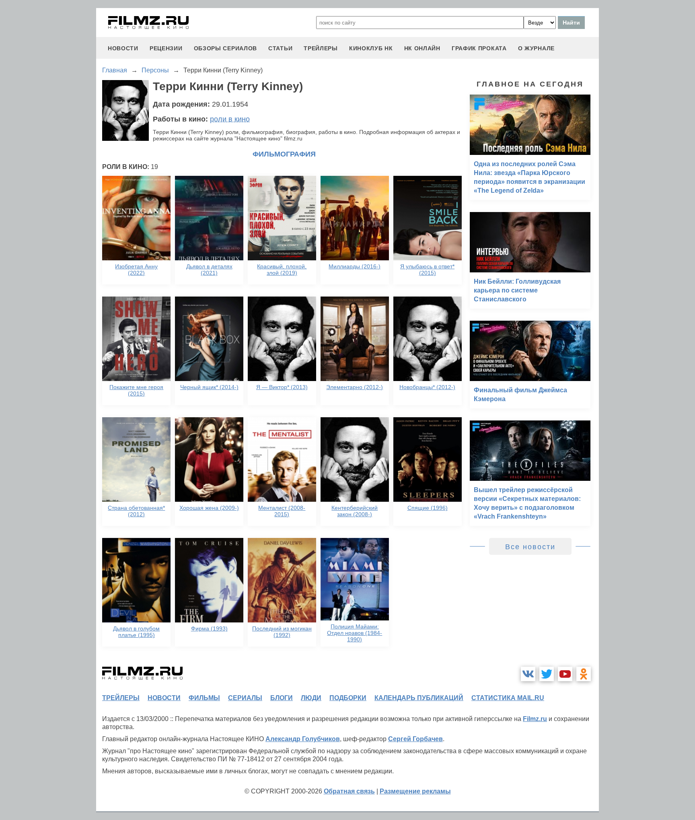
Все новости (530, 547)
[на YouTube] (565, 674)
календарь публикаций (418, 697)
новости (123, 48)
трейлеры (321, 48)
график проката (479, 48)
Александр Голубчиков (302, 739)
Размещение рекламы (415, 791)
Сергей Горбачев (415, 739)
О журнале (536, 48)
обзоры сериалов (225, 48)
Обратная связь (349, 791)
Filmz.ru (535, 718)
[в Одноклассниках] (583, 674)
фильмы (204, 697)
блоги (281, 697)
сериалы (245, 697)
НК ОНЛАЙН (422, 48)
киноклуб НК (371, 48)
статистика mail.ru (507, 697)
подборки (347, 697)
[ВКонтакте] (528, 674)
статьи (280, 48)
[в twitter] (546, 674)
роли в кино (230, 119)
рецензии (166, 48)
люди (311, 697)
